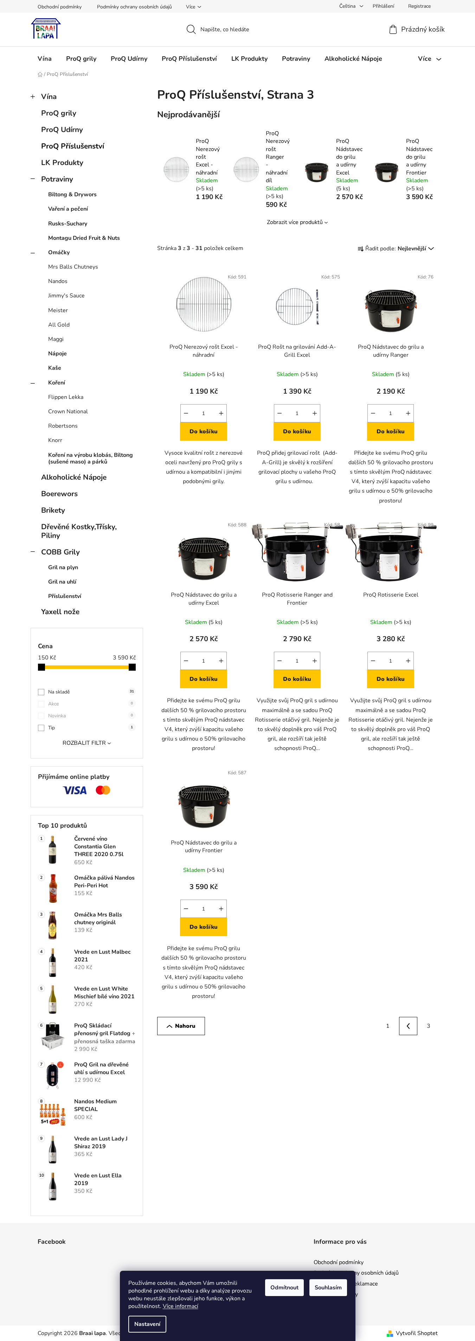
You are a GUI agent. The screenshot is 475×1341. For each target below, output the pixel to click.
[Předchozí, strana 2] (408, 1026)
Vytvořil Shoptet (417, 1333)
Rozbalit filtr (84, 743)
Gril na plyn (63, 567)
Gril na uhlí (62, 582)
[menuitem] (45, 59)
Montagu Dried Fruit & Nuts (84, 238)
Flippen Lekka (65, 397)
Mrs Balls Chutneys (73, 267)
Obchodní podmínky (60, 7)
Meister (58, 310)
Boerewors (59, 494)
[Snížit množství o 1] (186, 413)
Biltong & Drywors (72, 194)
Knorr (55, 440)
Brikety (53, 510)
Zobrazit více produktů (295, 222)
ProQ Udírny (62, 129)
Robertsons (63, 426)
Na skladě (91, 692)
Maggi (56, 339)
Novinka (90, 715)
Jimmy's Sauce (66, 296)
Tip (90, 727)
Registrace (419, 6)
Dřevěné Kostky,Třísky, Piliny (79, 531)
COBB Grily (60, 552)
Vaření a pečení (68, 209)
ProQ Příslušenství (72, 146)
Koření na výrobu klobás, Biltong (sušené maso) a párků (90, 458)
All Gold (59, 325)
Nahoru (185, 1026)
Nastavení (147, 1324)
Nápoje (57, 353)
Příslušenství (64, 596)
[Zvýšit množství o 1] (221, 413)
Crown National (68, 411)
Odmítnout (284, 1287)
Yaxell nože (60, 612)
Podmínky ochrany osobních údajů (134, 7)
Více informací (180, 1306)
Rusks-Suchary (67, 224)
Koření (56, 383)
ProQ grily (58, 113)
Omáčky (59, 252)
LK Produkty (62, 162)
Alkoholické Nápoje (74, 477)
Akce (90, 704)
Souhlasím (328, 1287)
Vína (49, 96)
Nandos (58, 281)
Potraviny (57, 179)
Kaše (54, 368)
